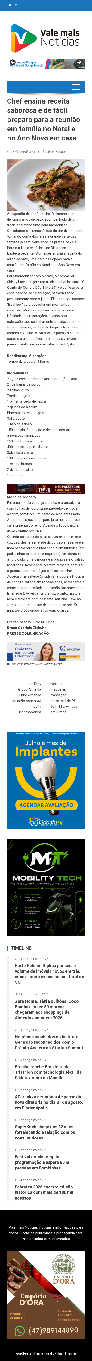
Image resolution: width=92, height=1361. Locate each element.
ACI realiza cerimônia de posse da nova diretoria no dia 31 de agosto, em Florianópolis (49, 1102)
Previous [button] (13, 62)
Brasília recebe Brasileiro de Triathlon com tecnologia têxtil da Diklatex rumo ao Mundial (48, 1072)
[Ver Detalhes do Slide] (46, 64)
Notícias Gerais (52, 664)
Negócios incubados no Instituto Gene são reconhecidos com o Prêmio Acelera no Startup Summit (49, 1042)
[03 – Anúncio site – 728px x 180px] (46, 651)
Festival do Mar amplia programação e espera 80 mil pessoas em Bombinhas (43, 1162)
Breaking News (33, 664)
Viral (48, 1353)
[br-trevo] (46, 488)
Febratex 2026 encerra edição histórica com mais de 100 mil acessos (44, 1192)
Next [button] (79, 62)
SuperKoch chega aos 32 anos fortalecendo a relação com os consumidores (45, 1132)
